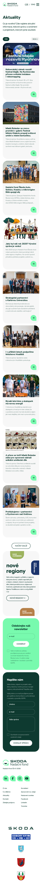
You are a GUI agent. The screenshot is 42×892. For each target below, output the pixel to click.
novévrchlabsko (17, 555)
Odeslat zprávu (21, 743)
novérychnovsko (27, 612)
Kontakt (6, 799)
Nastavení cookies (27, 795)
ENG (33, 4)
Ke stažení (24, 788)
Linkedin (24, 802)
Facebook (24, 799)
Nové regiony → (17, 598)
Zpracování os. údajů (28, 792)
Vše (6, 39)
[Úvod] (10, 4)
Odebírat (21, 644)
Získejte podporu (9, 802)
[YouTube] (27, 778)
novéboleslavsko (35, 568)
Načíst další (21, 546)
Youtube (24, 806)
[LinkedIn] (6, 778)
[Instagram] (20, 778)
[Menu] (37, 4)
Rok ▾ (35, 39)
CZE (26, 4)
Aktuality (6, 795)
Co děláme (6, 792)
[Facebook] (13, 778)
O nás (5, 788)
